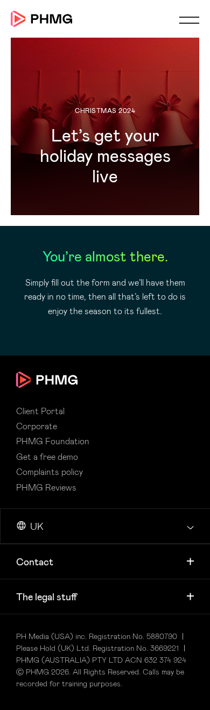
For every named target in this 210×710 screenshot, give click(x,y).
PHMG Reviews (46, 487)
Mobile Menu (189, 20)
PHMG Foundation (52, 441)
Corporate (36, 426)
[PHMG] (41, 19)
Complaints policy (49, 472)
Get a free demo (47, 456)
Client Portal (40, 411)
